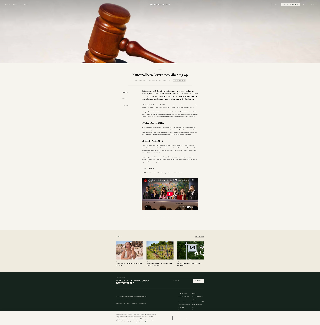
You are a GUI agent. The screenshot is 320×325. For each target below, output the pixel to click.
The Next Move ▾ (25, 4)
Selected (194, 293)
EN (314, 4)
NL (311, 4)
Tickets (275, 4)
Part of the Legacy (182, 301)
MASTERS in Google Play (139, 303)
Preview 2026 (181, 307)
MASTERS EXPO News (197, 296)
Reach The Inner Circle (183, 299)
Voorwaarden (195, 310)
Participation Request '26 (290, 4)
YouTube (133, 299)
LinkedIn (126, 102)
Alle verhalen (199, 236)
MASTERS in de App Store (123, 303)
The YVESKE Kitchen (197, 304)
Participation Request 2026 (198, 301)
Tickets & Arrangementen (184, 304)
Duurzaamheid (181, 310)
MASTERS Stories (182, 293)
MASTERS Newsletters (183, 296)
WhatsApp (126, 105)
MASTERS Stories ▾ (11, 4)
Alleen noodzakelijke (182, 318)
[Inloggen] (303, 5)
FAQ (193, 307)
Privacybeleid (142, 322)
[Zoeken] (307, 4)
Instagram (119, 299)
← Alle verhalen (125, 92)
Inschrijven (198, 280)
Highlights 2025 (195, 299)
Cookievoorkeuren (121, 306)
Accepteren (198, 318)
